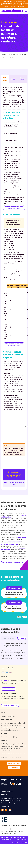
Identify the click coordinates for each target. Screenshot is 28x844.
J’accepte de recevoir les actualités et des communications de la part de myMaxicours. (15, 645)
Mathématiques (17, 54)
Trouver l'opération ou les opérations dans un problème (14, 593)
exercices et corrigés (14, 541)
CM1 (9, 54)
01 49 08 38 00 (5, 680)
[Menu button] (26, 11)
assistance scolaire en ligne (9, 544)
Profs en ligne (22, 537)
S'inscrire (22, 638)
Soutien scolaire (14, 764)
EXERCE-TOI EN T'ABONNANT (11, 562)
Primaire (3, 54)
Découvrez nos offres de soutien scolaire (14, 208)
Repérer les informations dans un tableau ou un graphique (14, 607)
